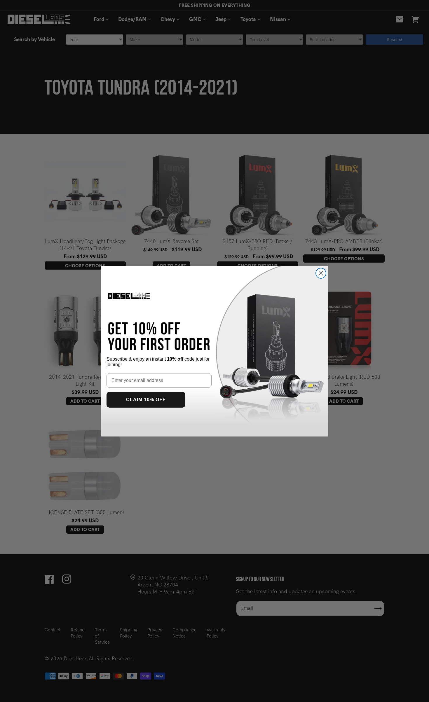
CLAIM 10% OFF (146, 399)
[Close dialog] (321, 273)
